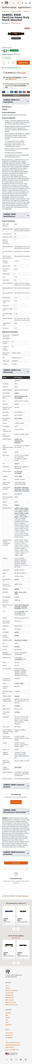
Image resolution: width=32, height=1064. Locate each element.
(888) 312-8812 (9, 1047)
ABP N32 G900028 (20, 396)
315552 (17, 683)
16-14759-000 (18, 471)
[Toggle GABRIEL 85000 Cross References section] (28, 371)
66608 (16, 594)
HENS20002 (18, 489)
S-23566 (26, 513)
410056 (21, 683)
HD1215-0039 (18, 418)
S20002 (26, 510)
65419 (24, 592)
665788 (17, 632)
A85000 (17, 393)
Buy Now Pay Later (10, 1002)
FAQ (6, 1020)
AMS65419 (26, 605)
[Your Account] (22, 3)
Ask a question (16, 863)
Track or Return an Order (12, 1042)
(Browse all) (16, 938)
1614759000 (18, 473)
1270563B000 (18, 659)
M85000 (17, 589)
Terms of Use (9, 1032)
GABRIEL (5, 109)
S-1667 (25, 516)
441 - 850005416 (19, 441)
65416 (20, 592)
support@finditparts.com (12, 1045)
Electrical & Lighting (9, 7)
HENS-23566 (18, 491)
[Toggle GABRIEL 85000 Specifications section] (28, 215)
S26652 (17, 508)
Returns (7, 988)
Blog (6, 1015)
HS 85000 (17, 706)
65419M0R (17, 606)
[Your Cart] (30, 3)
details (14, 79)
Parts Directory (9, 1000)
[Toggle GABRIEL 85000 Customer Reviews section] (28, 785)
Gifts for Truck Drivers (11, 1004)
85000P (17, 635)
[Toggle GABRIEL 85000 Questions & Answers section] (28, 853)
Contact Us (8, 1024)
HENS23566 (25, 487)
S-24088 (21, 513)
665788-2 (17, 646)
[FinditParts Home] (6, 3)
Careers (7, 1017)
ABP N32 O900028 (21, 397)
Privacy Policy (9, 1035)
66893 (16, 592)
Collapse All (16, 95)
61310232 (17, 712)
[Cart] (30, 3)
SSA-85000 (17, 640)
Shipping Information (11, 990)
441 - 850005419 (19, 440)
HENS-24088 (25, 489)
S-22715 (22, 515)
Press (7, 1022)
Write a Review (15, 23)
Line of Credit (9, 992)
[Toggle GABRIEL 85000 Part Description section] (28, 101)
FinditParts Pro (9, 995)
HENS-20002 (25, 491)
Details (23, 73)
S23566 (26, 508)
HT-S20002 (24, 640)
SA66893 (17, 505)
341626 (17, 579)
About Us (8, 1012)
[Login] (22, 3)
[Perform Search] (18, 3)
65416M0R (17, 608)
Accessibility (8, 1037)
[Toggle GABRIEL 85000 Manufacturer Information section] (28, 811)
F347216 (17, 463)
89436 (20, 476)
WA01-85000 (18, 767)
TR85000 (17, 696)
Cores (7, 985)
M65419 (17, 439)
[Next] (18, 929)
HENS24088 (18, 487)
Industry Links (9, 997)
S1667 (20, 511)
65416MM (24, 606)
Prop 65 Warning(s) (22, 896)
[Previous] (14, 929)
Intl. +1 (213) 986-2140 (11, 1049)
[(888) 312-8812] (26, 3)
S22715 (21, 510)
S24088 (21, 508)
